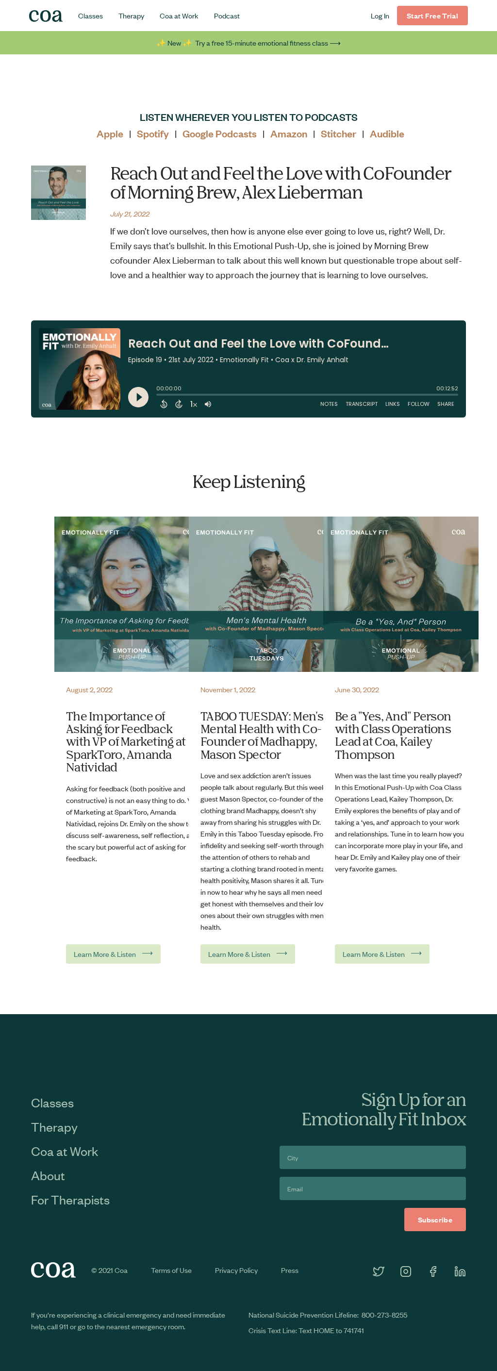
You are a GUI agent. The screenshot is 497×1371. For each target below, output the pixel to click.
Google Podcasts (219, 133)
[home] (46, 15)
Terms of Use (171, 1270)
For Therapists (70, 1199)
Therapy (131, 15)
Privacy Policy (236, 1270)
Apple (110, 133)
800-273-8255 (384, 1314)
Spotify (153, 133)
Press (289, 1270)
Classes (90, 15)
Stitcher (338, 133)
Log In (380, 15)
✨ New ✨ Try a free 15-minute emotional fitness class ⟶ (248, 42)
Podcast (227, 15)
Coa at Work (179, 15)
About (48, 1175)
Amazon (288, 133)
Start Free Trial (432, 15)
